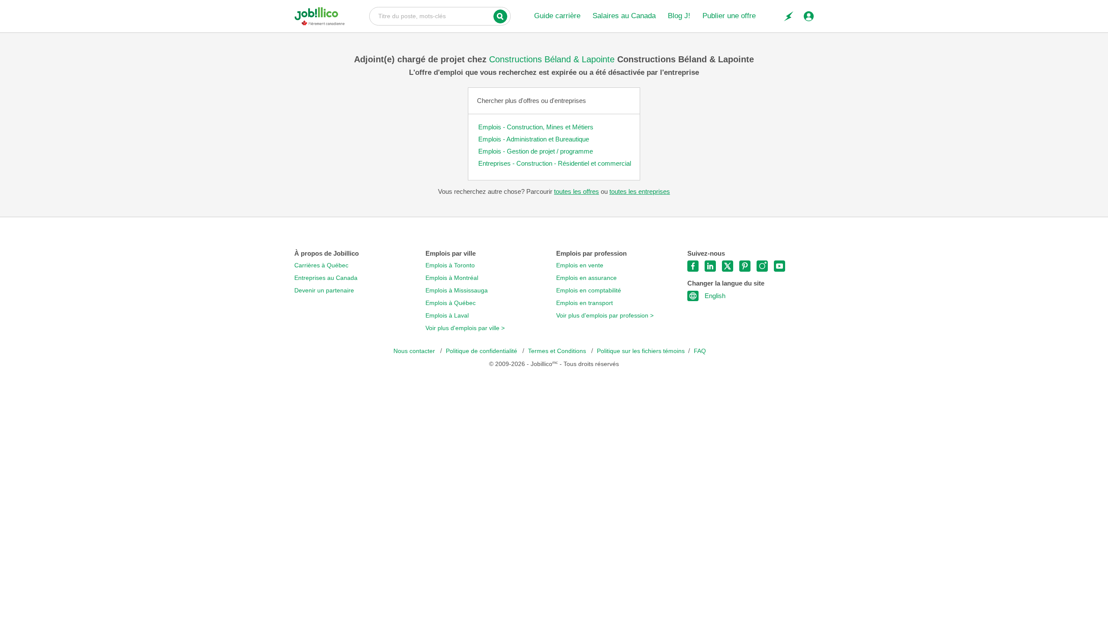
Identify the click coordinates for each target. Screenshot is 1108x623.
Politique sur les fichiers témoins (641, 351)
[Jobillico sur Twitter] (727, 266)
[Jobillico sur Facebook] (693, 266)
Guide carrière (557, 16)
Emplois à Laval (447, 315)
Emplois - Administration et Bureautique (533, 139)
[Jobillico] (319, 16)
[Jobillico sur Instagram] (762, 266)
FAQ (700, 351)
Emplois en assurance (586, 278)
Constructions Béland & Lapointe (553, 59)
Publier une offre (729, 16)
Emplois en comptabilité (588, 290)
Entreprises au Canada (326, 278)
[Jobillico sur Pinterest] (744, 266)
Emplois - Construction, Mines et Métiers (535, 127)
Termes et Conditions (558, 351)
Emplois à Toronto (450, 265)
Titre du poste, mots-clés (440, 15)
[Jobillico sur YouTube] (779, 266)
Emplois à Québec (450, 303)
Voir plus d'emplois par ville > (465, 328)
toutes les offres (576, 191)
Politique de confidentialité (482, 351)
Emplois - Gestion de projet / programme (535, 151)
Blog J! (679, 16)
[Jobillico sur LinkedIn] (710, 266)
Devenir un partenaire (324, 290)
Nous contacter (415, 351)
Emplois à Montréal (451, 278)
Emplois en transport (584, 303)
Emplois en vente (579, 265)
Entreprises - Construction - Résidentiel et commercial (554, 163)
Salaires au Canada (624, 16)
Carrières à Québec (321, 265)
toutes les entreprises (639, 191)
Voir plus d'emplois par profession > (605, 315)
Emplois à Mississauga (456, 290)
